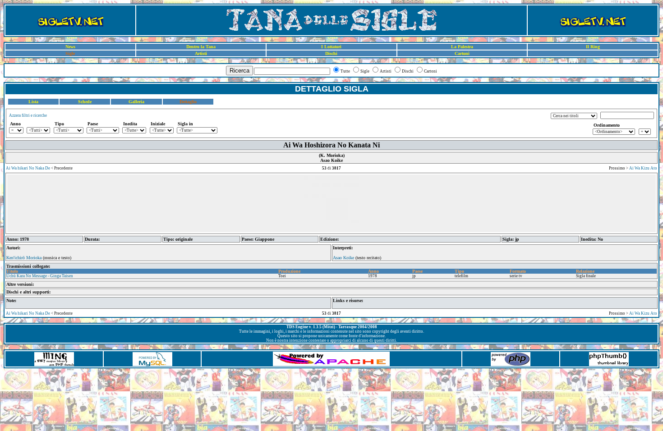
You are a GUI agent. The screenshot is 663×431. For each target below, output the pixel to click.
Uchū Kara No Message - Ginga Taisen (39, 276)
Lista (33, 101)
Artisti (201, 53)
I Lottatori (331, 46)
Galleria (136, 101)
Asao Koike (343, 257)
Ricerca (239, 70)
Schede (85, 101)
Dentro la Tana (201, 46)
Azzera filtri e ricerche (28, 115)
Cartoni (462, 53)
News (70, 46)
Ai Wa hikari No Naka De (28, 168)
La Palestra (462, 46)
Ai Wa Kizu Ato (643, 168)
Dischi (331, 53)
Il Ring (593, 46)
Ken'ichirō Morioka (23, 257)
